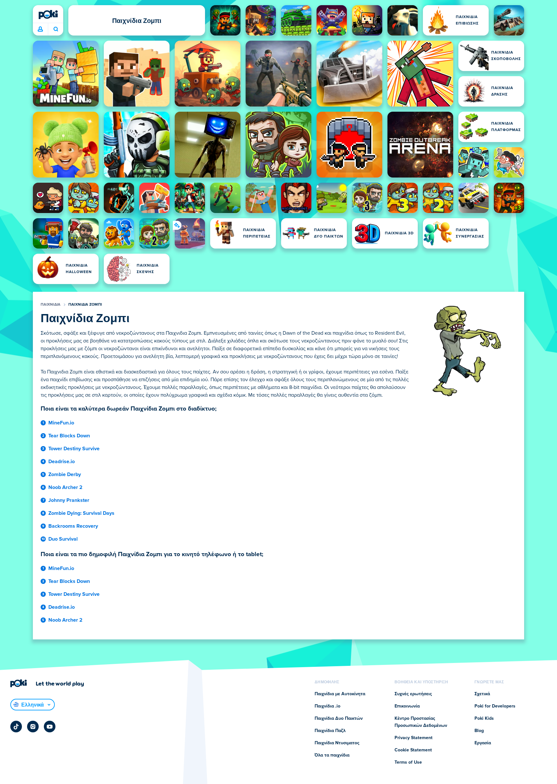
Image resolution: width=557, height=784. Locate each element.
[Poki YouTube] (49, 726)
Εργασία (482, 743)
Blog (479, 730)
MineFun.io (61, 422)
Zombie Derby (64, 474)
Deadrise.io (61, 461)
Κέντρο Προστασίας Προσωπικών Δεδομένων (421, 722)
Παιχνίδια (51, 305)
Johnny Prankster (68, 500)
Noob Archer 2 (65, 487)
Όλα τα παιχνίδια (332, 755)
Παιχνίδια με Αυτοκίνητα (340, 694)
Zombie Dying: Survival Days (81, 513)
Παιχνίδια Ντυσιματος (337, 743)
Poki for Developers (494, 706)
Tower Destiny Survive (74, 448)
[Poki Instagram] (33, 726)
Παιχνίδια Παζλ (330, 730)
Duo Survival (63, 539)
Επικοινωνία (407, 706)
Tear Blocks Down (69, 435)
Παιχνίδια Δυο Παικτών (339, 718)
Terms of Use (408, 762)
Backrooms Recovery (73, 526)
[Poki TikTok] (16, 726)
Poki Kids (484, 718)
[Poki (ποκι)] (48, 14)
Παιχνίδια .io (327, 706)
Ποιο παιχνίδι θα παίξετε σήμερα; (55, 29)
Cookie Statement (413, 750)
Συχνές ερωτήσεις (413, 694)
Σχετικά (482, 694)
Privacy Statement (414, 738)
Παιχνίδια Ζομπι (85, 305)
